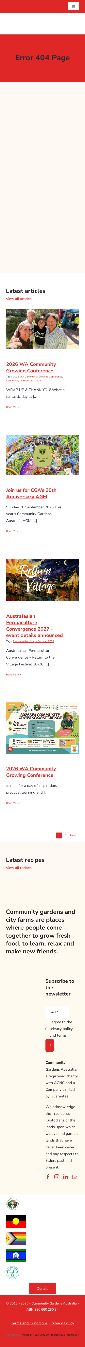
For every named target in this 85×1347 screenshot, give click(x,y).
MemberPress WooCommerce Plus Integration (50, 1335)
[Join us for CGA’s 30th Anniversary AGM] (42, 455)
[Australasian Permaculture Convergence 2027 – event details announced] (42, 580)
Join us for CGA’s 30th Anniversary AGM (42, 448)
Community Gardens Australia (23, 380)
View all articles (19, 298)
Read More (12, 407)
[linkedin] (65, 1176)
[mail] (74, 1176)
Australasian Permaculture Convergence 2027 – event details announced (42, 570)
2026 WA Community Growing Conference (42, 322)
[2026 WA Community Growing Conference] (42, 329)
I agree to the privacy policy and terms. (61, 1029)
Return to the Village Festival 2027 (33, 641)
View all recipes (19, 867)
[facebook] (47, 1176)
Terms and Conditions (29, 1323)
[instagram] (56, 1176)
